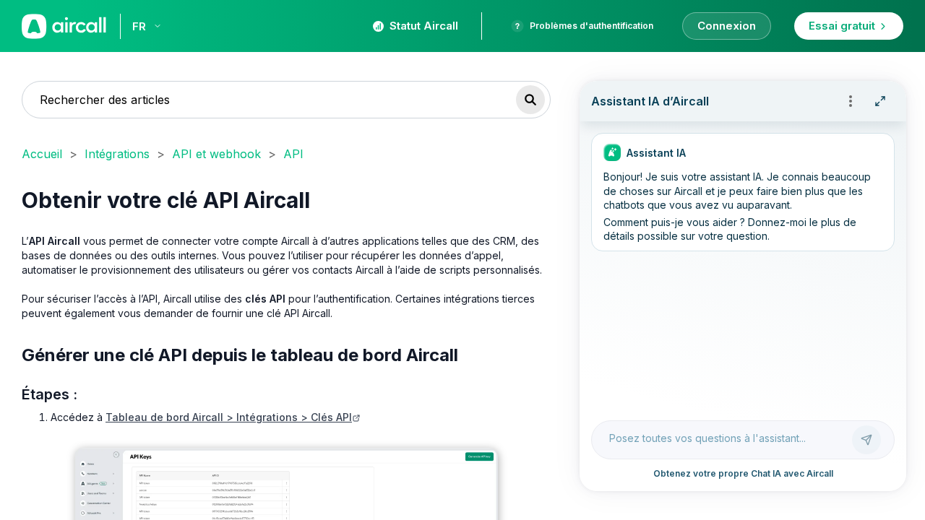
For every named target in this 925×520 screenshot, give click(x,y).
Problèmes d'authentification (591, 25)
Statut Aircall (424, 25)
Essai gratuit (842, 25)
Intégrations (117, 154)
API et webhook (216, 154)
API (293, 154)
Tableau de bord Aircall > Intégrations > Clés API (229, 417)
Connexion (726, 25)
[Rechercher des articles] (530, 99)
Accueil (42, 154)
